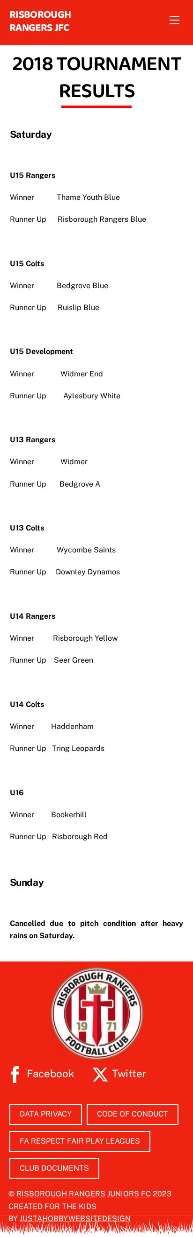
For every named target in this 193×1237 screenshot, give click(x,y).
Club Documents (54, 1168)
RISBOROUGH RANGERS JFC (40, 20)
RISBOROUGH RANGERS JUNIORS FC (83, 1193)
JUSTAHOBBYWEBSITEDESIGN (75, 1218)
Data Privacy (46, 1114)
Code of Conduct (132, 1114)
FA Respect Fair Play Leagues (80, 1141)
